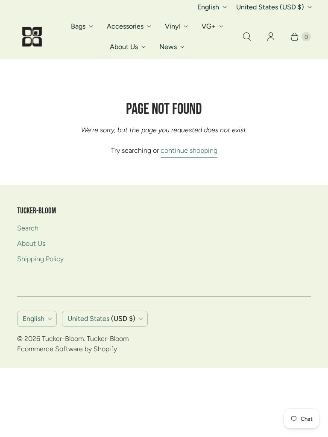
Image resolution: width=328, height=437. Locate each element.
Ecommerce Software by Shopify (67, 349)
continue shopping (189, 150)
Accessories (125, 26)
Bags (78, 26)
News (168, 47)
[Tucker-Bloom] (32, 37)
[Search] (247, 36)
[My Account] (271, 36)
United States (270, 7)
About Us (124, 47)
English (208, 7)
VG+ (209, 26)
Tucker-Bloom (63, 339)
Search (27, 228)
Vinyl (172, 26)
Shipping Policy (40, 259)
